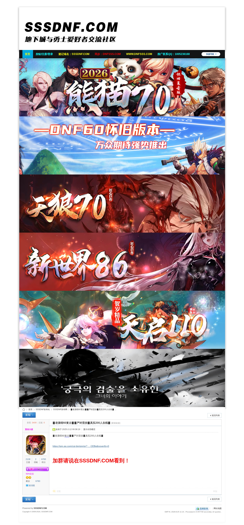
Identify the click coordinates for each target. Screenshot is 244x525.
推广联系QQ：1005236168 (174, 54)
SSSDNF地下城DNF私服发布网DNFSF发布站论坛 (23, 409)
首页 (27, 54)
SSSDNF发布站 (43, 409)
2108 (28, 459)
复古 (67, 435)
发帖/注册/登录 (44, 54)
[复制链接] (115, 423)
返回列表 (216, 415)
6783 (43, 459)
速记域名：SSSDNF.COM (73, 54)
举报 (215, 491)
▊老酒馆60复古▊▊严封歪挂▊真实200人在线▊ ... (93, 409)
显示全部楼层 (89, 429)
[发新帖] (29, 415)
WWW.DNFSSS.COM (139, 54)
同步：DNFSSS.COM (108, 54)
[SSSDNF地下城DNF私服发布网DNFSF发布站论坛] (72, 48)
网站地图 (218, 508)
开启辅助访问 (221, 2)
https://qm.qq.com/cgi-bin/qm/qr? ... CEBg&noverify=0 (81, 446)
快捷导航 (210, 54)
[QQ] (202, 508)
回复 (59, 491)
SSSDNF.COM (40, 508)
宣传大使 (29, 429)
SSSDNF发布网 (60, 409)
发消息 (32, 485)
